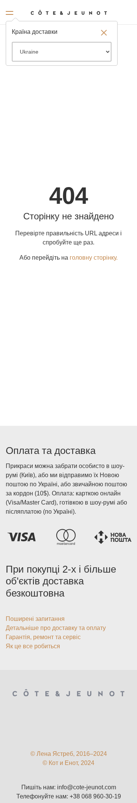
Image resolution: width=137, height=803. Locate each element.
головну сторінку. (94, 257)
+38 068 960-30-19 (95, 796)
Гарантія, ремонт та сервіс (43, 637)
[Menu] (9, 11)
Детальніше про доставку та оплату (56, 628)
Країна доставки (34, 32)
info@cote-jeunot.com (86, 787)
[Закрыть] (104, 33)
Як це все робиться (33, 646)
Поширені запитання (35, 619)
